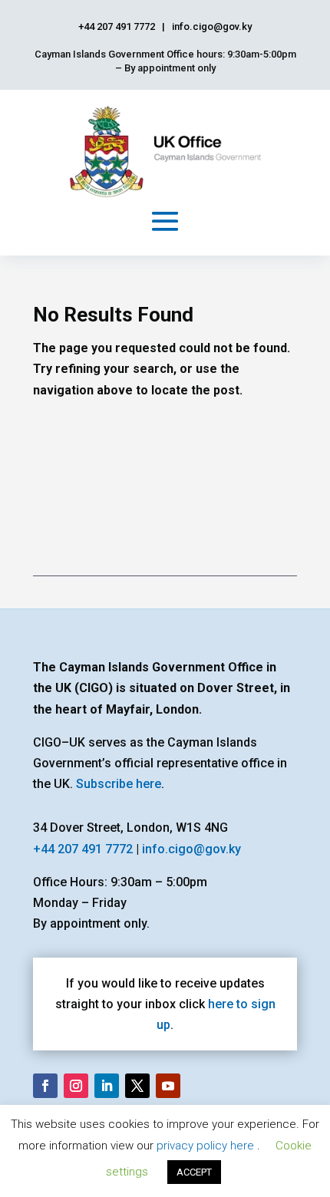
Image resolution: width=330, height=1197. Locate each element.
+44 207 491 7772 (83, 849)
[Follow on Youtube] (168, 1085)
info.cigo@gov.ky (191, 849)
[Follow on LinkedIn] (106, 1085)
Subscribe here (118, 784)
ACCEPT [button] (194, 1172)
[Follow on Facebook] (45, 1085)
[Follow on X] (137, 1085)
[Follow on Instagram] (76, 1085)
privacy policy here (207, 1145)
